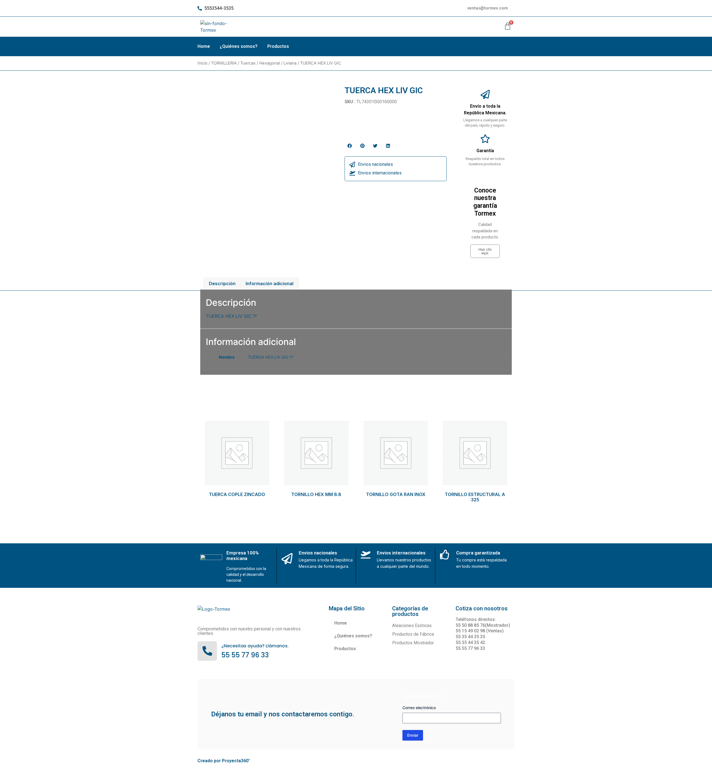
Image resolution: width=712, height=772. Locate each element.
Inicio (202, 63)
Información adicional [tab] (269, 283)
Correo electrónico (419, 707)
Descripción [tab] (222, 283)
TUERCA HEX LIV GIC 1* (270, 357)
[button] (350, 146)
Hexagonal (269, 63)
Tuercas (248, 63)
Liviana (289, 63)
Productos (278, 46)
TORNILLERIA (224, 63)
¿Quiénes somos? (239, 46)
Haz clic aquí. (485, 251)
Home (203, 46)
